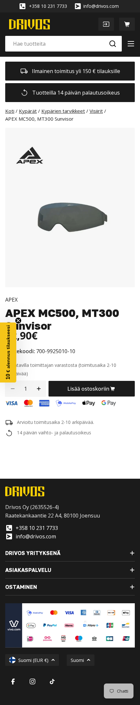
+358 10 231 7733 (48, 6)
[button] (8, 352)
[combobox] (63, 44)
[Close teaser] (18, 320)
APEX (11, 299)
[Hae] (113, 44)
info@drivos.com (101, 6)
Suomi (77, 660)
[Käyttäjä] (106, 24)
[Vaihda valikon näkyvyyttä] (131, 44)
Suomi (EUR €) (33, 660)
